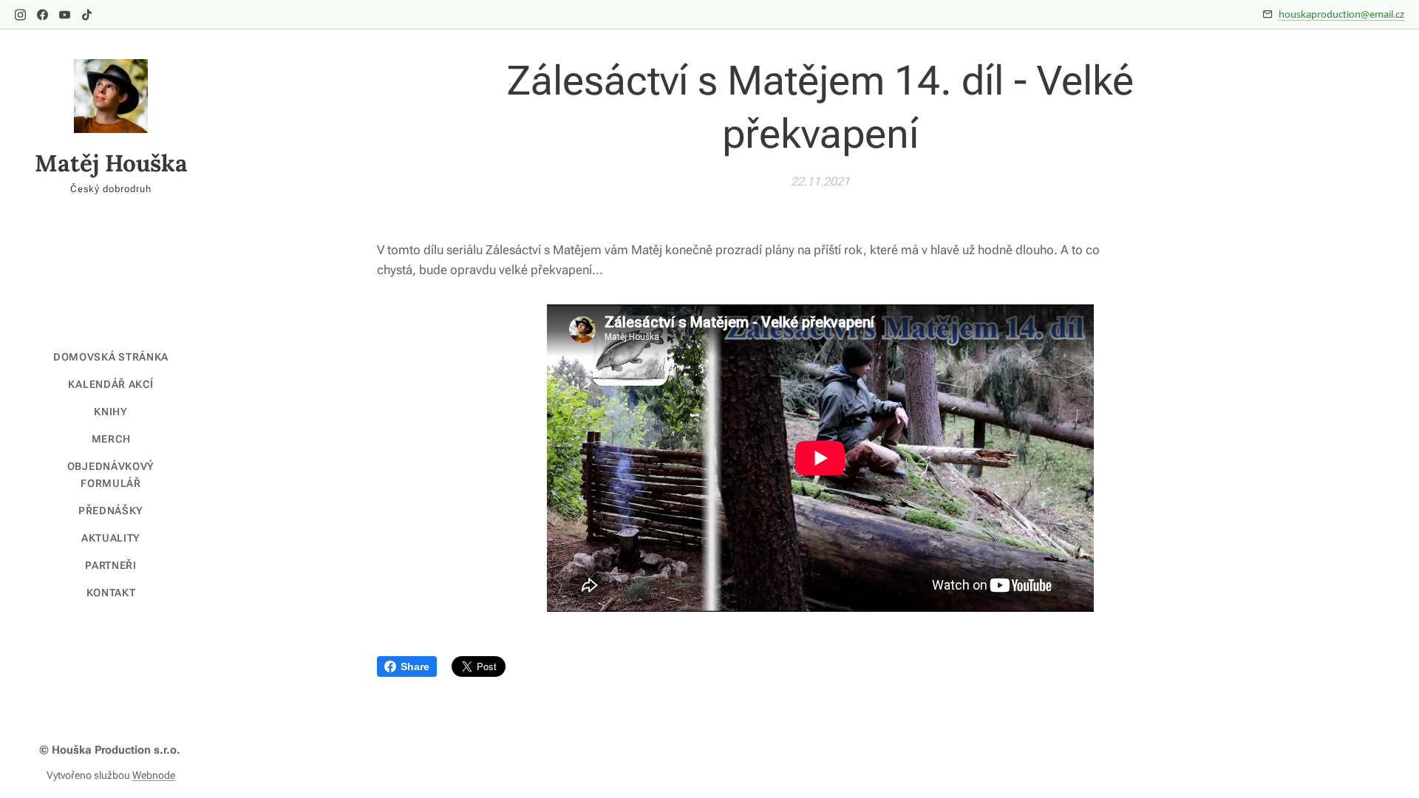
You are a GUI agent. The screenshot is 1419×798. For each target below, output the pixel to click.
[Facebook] (42, 14)
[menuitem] (110, 357)
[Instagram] (20, 14)
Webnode (153, 775)
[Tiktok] (87, 14)
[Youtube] (64, 14)
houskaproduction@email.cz (1341, 14)
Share (415, 666)
